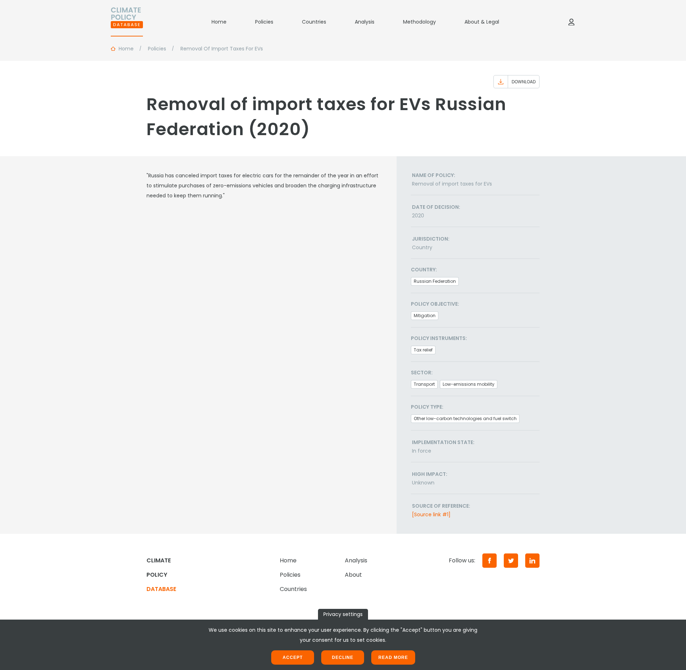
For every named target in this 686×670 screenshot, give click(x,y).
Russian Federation (435, 281)
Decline (342, 657)
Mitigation (425, 315)
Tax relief (423, 350)
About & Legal (481, 21)
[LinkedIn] (532, 560)
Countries (314, 21)
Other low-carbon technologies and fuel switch (465, 418)
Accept (293, 657)
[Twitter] (511, 560)
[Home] (127, 21)
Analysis (364, 21)
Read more (393, 657)
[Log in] (571, 22)
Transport (424, 384)
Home (219, 21)
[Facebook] (489, 560)
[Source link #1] (431, 514)
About (353, 575)
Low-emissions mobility (468, 384)
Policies (264, 21)
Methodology (419, 21)
